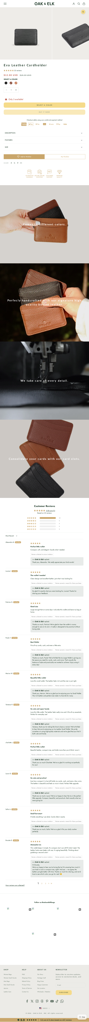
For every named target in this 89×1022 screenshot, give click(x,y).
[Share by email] (21, 163)
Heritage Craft (41, 978)
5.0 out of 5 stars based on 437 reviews (56, 1020)
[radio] (6, 83)
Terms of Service (27, 988)
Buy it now (44, 112)
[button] (9, 70)
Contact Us (25, 992)
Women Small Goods (10, 978)
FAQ (23, 974)
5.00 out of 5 (50, 510)
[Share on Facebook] (11, 163)
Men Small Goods (9, 985)
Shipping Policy (26, 978)
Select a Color (10, 79)
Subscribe (63, 992)
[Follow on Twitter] (32, 1001)
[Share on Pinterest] (18, 163)
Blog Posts (40, 981)
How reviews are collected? (15, 885)
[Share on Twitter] (14, 163)
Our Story (40, 974)
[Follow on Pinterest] (47, 1001)
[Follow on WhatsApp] (62, 1001)
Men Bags (7, 981)
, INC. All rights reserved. (53, 1013)
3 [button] (45, 883)
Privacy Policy (26, 985)
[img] (35, 543)
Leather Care (7, 992)
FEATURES (8, 140)
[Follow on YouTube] (52, 1001)
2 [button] (41, 883)
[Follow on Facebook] (27, 1001)
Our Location (41, 988)
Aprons (6, 988)
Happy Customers (42, 985)
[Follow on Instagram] (37, 1001)
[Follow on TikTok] (57, 1001)
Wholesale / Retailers (43, 992)
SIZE (6, 147)
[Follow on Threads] (42, 1001)
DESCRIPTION (10, 133)
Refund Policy (26, 981)
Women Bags (8, 974)
